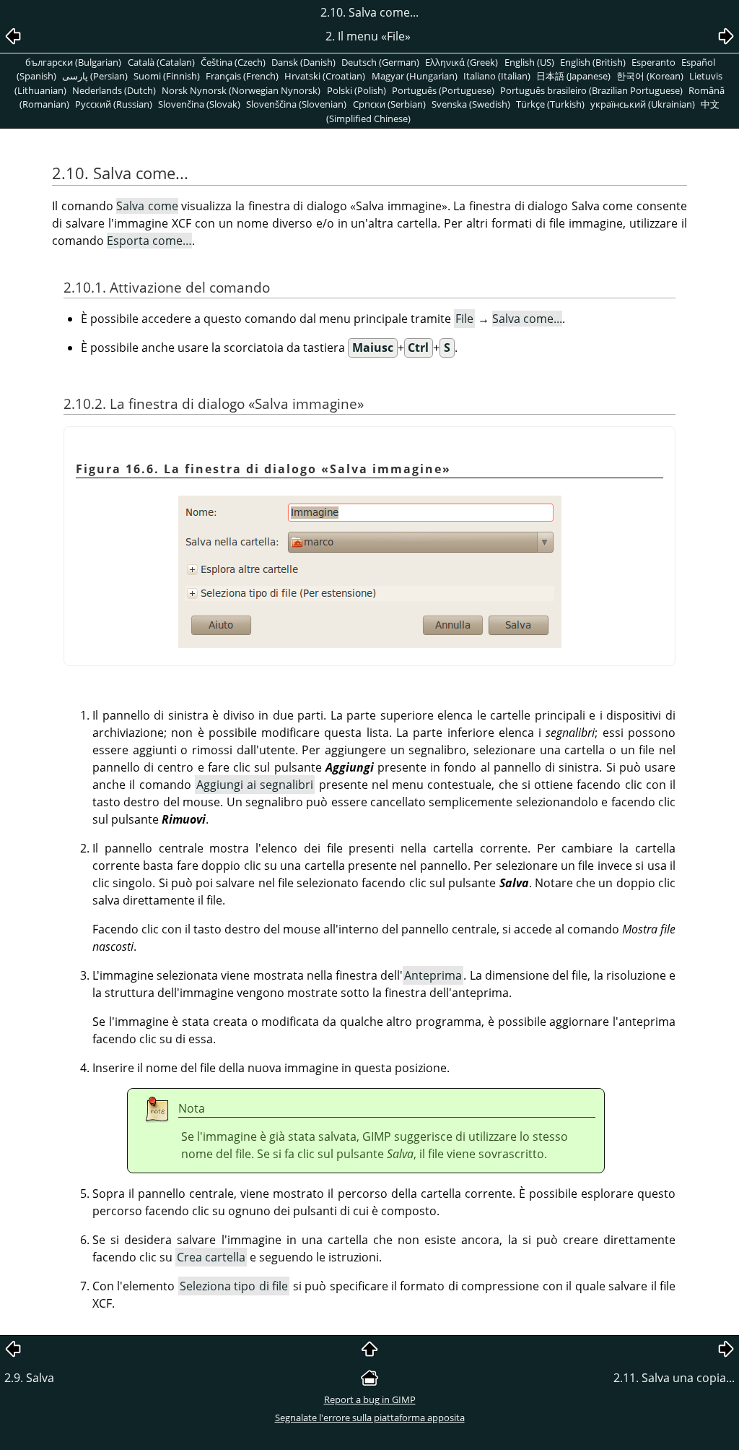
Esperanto (653, 62)
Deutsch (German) (380, 62)
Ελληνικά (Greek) (461, 62)
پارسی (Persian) (95, 75)
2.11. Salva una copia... (674, 1378)
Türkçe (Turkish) (550, 104)
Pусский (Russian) (113, 104)
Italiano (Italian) (496, 75)
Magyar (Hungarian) (415, 75)
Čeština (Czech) (233, 62)
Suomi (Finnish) (167, 75)
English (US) (529, 62)
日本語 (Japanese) (573, 75)
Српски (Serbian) (389, 104)
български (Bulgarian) (73, 62)
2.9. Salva (29, 1378)
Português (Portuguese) (443, 90)
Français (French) (242, 75)
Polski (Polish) (356, 90)
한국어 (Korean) (649, 75)
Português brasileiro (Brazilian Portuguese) (591, 90)
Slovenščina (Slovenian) (296, 104)
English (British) (593, 62)
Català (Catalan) (161, 62)
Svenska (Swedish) (471, 104)
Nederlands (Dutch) (114, 90)
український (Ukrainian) (642, 104)
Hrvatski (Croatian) (324, 75)
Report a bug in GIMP (370, 1399)
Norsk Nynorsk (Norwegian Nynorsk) (241, 90)
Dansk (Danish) (303, 62)
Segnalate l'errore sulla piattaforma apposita (370, 1417)
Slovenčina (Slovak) (199, 104)
